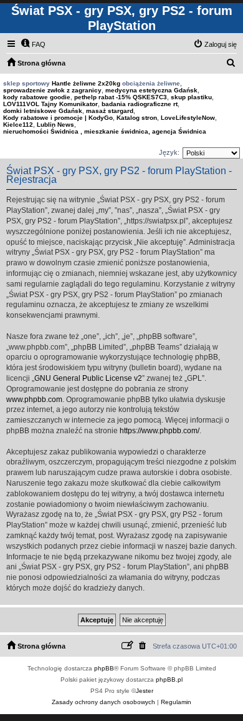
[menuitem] (33, 44)
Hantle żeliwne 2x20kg (86, 83)
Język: (169, 152)
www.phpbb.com (34, 399)
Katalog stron (137, 117)
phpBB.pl (169, 679)
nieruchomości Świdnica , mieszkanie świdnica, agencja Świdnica (104, 131)
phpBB (104, 668)
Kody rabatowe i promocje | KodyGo (58, 117)
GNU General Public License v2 (88, 378)
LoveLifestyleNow (188, 117)
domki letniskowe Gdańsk (42, 110)
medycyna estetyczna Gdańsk (151, 90)
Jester (144, 690)
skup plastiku (191, 97)
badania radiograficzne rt (140, 104)
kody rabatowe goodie (36, 97)
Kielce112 (18, 124)
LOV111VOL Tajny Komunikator (50, 104)
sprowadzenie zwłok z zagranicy (52, 90)
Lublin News (55, 124)
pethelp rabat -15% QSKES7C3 (120, 97)
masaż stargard (109, 110)
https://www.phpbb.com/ (159, 430)
